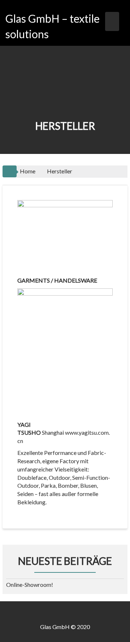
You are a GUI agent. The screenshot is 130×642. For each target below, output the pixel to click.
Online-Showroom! (29, 584)
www (71, 432)
